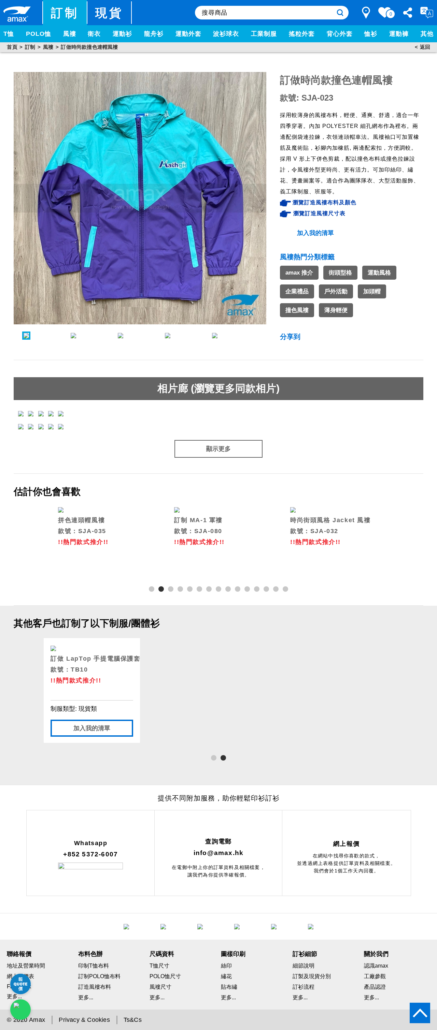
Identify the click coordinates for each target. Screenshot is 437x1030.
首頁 (12, 47)
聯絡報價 (19, 954)
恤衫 (370, 33)
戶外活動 (336, 291)
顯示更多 (218, 448)
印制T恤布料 (93, 966)
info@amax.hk (218, 852)
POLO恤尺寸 (165, 976)
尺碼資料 (162, 954)
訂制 (65, 12)
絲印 (226, 966)
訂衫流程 (303, 987)
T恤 (8, 33)
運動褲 (399, 33)
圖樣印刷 (233, 954)
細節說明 (303, 966)
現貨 (109, 12)
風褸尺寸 (160, 987)
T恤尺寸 (159, 966)
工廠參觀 (375, 976)
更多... (85, 997)
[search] (340, 12)
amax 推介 (299, 272)
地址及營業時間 (26, 966)
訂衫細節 (305, 954)
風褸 (69, 33)
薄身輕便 (336, 310)
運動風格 (379, 272)
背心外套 (340, 33)
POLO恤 (38, 33)
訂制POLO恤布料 (99, 976)
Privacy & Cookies (84, 1019)
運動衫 (122, 33)
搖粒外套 (302, 33)
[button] (151, 589)
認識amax (376, 966)
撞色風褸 (297, 310)
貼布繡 (229, 987)
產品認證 (375, 987)
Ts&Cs (133, 1019)
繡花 (226, 976)
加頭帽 (372, 291)
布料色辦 (90, 954)
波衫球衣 (226, 33)
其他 (427, 33)
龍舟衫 (154, 33)
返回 (425, 47)
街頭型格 (340, 272)
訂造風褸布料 (94, 987)
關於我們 (376, 954)
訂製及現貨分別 (312, 976)
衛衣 (94, 33)
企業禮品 (297, 291)
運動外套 (188, 33)
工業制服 (264, 33)
